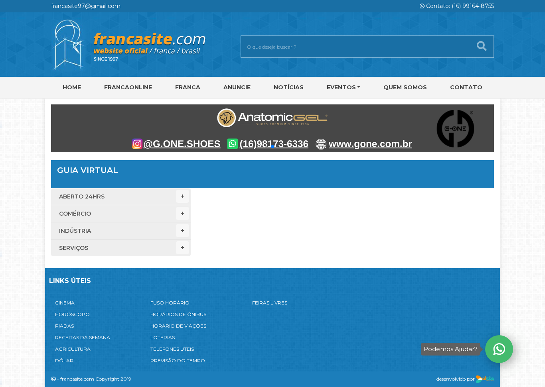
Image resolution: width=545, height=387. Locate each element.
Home (72, 87)
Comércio (75, 213)
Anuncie (237, 87)
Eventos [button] (341, 87)
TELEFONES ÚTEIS (172, 349)
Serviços (73, 247)
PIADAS (64, 326)
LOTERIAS (162, 337)
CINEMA (65, 303)
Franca (187, 87)
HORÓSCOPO (72, 314)
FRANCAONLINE (128, 87)
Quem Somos (405, 87)
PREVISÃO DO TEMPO (177, 360)
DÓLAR (64, 360)
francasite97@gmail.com (85, 6)
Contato (466, 87)
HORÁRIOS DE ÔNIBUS (178, 314)
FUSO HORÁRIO (170, 303)
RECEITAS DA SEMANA (82, 337)
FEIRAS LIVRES (269, 303)
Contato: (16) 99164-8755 (459, 6)
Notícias (289, 87)
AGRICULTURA (73, 349)
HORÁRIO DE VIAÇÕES (178, 326)
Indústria (75, 230)
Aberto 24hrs (82, 196)
